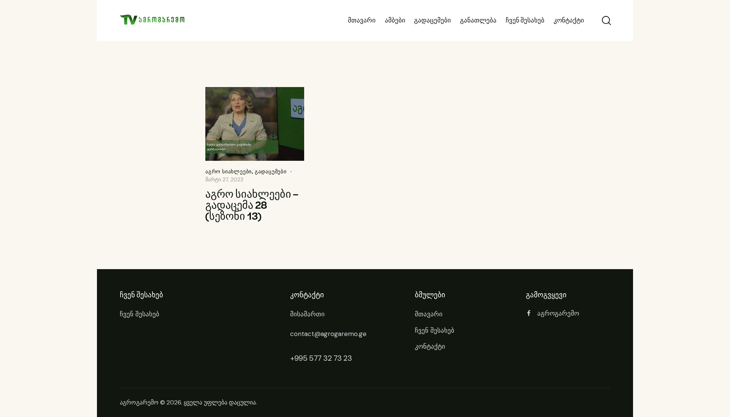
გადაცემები (271, 171)
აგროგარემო (139, 402)
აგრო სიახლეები (228, 171)
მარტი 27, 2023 (224, 179)
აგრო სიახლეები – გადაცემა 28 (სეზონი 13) (251, 204)
